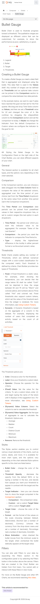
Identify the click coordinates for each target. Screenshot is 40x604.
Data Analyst (7, 590)
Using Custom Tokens (27, 305)
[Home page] (4, 10)
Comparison (10, 497)
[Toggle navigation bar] (3, 2)
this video (32, 577)
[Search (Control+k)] (36, 2)
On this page (8, 19)
